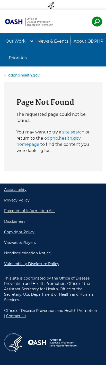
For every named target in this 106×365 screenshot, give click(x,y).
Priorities (18, 57)
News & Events (53, 41)
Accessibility (15, 189)
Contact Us (16, 316)
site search (73, 132)
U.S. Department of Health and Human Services (53, 5)
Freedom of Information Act (29, 210)
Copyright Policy (19, 232)
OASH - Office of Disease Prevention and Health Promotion (29, 21)
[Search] (97, 21)
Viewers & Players (20, 242)
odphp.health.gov (24, 75)
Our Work (15, 41)
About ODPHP (88, 41)
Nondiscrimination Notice (27, 253)
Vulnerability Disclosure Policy (31, 264)
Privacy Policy (17, 200)
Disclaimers (14, 221)
